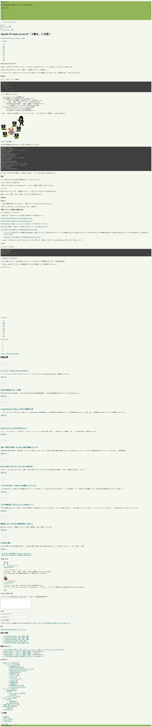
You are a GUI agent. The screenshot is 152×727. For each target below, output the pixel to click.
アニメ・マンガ (11, 664)
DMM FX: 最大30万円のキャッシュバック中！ (14, 629)
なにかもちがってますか (17, 687)
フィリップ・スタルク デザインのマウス (14, 371)
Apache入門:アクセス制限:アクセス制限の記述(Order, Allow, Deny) (19, 229)
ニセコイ (12, 680)
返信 (5, 576)
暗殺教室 (12, 682)
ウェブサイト (4, 617)
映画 (8, 708)
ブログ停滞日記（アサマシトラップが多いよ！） (17, 504)
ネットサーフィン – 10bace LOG (52, 649)
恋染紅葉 (12, 683)
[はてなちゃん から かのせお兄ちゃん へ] (5, 425)
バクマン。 (13, 675)
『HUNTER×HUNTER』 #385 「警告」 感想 (16, 636)
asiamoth (16, 353)
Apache (12, 353)
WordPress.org (7, 721)
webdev (8, 353)
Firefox (12, 695)
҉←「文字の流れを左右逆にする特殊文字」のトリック (19, 656)
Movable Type (10, 690)
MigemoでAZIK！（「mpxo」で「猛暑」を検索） (18, 651)
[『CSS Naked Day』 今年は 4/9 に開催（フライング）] (5, 482)
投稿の (7, 717)
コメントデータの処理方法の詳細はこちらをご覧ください (53, 623)
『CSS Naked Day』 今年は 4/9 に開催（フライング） (19, 485)
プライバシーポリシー (10, 22)
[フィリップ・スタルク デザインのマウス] (5, 367)
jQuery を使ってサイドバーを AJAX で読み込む (17, 466)
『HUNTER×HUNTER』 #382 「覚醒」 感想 (16, 643)
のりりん (12, 677)
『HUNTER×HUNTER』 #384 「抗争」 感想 (16, 638)
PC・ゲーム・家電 (9, 688)
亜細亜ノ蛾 (4, 2)
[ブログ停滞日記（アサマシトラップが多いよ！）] (5, 501)
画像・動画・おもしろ (10, 704)
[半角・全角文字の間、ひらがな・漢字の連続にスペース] (5, 444)
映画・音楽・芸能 (9, 706)
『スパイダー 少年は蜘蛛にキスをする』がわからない (16, 553)
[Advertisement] (48, 292)
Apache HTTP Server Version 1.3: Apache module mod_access (16, 218)
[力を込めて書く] (5, 539)
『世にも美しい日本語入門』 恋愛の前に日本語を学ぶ (16, 555)
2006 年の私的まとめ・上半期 (11, 390)
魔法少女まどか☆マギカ (17, 670)
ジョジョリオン (14, 678)
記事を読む (4, 377)
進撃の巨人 (13, 673)
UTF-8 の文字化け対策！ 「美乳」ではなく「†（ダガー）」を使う (22, 649)
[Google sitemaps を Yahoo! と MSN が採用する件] (5, 405)
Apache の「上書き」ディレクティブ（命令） (17, 223)
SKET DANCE (14, 672)
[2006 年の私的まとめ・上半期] (5, 386)
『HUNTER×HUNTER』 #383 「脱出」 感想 (16, 639)
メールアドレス (5, 614)
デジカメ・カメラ (12, 696)
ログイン (6, 716)
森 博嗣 (12, 701)
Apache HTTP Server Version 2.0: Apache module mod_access (16, 221)
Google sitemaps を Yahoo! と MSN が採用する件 (17, 409)
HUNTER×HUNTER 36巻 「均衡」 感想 (15, 641)
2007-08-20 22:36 (8, 567)
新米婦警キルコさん (16, 685)
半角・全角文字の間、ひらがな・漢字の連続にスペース (19, 447)
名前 (2, 611)
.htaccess (3, 353)
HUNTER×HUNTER (15, 667)
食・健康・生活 (11, 703)
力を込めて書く (6, 543)
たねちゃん (11, 565)
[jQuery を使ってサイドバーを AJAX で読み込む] (5, 463)
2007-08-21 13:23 (8, 582)
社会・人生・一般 (9, 698)
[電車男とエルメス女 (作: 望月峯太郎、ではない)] (5, 520)
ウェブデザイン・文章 (18, 38)
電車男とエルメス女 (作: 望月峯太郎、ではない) (17, 524)
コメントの (8, 719)
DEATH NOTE (14, 666)
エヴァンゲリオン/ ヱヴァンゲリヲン (20, 669)
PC (8, 691)
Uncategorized (7, 709)
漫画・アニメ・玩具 (9, 663)
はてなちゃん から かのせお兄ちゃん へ (14, 428)
